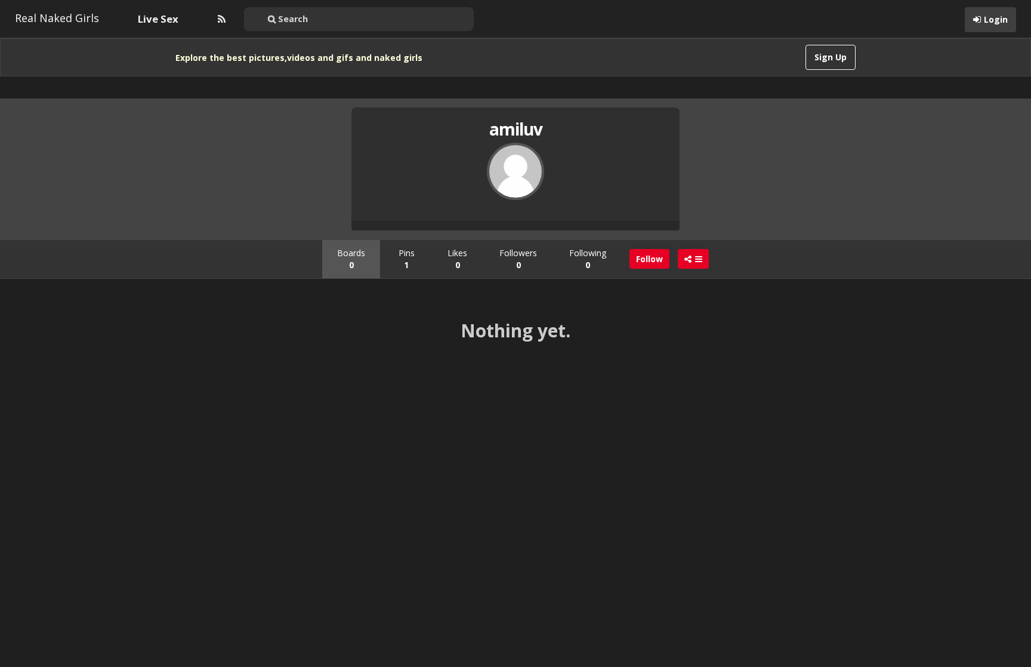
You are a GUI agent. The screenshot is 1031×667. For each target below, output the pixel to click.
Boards (351, 259)
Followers (518, 259)
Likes (457, 259)
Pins (407, 259)
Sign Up (830, 57)
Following (587, 259)
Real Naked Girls (57, 18)
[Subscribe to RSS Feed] (220, 19)
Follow (649, 259)
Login (996, 19)
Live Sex (158, 19)
